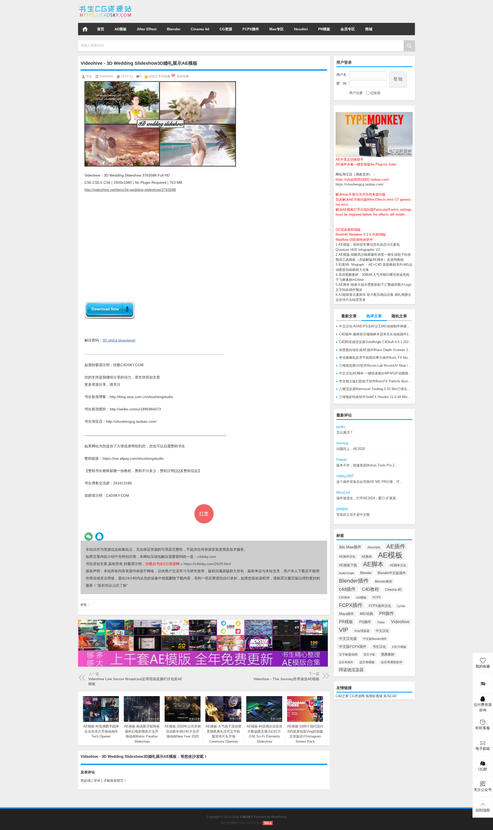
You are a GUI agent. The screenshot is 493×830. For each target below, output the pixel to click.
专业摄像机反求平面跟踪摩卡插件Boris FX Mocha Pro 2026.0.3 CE (375, 357)
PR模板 (324, 29)
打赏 (203, 513)
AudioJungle (346, 573)
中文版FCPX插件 (352, 646)
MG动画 (366, 614)
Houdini (301, 29)
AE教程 (367, 556)
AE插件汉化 (347, 556)
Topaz (381, 622)
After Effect (147, 29)
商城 (368, 29)
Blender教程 (383, 581)
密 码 (341, 83)
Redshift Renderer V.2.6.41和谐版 (361, 234)
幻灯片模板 (399, 646)
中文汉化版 (348, 639)
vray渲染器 (361, 631)
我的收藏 (183, 76)
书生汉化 (379, 647)
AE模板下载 (348, 565)
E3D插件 (344, 597)
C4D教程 (370, 589)
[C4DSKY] (105, 7)
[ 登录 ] (97, 780)
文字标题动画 (348, 654)
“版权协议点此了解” (112, 585)
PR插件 (386, 613)
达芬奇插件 (346, 662)
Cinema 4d (200, 29)
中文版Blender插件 (375, 638)
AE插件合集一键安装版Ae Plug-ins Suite (366, 164)
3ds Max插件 (350, 547)
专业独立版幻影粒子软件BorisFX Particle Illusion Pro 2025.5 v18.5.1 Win (375, 381)
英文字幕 (369, 654)
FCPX (377, 597)
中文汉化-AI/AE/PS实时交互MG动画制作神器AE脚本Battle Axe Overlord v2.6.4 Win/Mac (375, 326)
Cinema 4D (393, 590)
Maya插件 (346, 614)
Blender (174, 29)
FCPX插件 (250, 29)
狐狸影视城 (374, 696)
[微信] (88, 536)
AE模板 (121, 29)
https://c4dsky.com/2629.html (207, 564)
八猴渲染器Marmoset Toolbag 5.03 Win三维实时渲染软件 (375, 389)
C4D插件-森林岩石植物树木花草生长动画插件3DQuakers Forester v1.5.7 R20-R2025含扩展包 (375, 334)
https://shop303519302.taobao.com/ (362, 179)
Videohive (400, 621)
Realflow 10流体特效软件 (354, 240)
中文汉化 (382, 631)
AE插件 (395, 546)
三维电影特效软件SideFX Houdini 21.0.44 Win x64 (375, 397)
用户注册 (356, 93)
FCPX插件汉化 (380, 606)
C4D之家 (342, 696)
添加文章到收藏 (159, 76)
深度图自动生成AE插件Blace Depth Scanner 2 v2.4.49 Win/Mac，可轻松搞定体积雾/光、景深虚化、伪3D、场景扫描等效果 (375, 350)
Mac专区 (276, 29)
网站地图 (226, 823)
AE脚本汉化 (398, 565)
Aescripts (373, 547)
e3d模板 (361, 597)
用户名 (341, 75)
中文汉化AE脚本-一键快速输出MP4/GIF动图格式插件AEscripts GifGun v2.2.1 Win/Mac (375, 373)
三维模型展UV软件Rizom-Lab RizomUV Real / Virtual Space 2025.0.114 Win (375, 365)
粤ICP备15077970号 (247, 823)
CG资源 (226, 29)
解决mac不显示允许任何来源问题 (360, 194)
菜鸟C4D (389, 696)
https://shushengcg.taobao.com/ (360, 184)
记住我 (375, 93)
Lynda (401, 605)
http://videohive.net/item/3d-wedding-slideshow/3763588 (130, 190)
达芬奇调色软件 (391, 662)
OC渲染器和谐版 (348, 230)
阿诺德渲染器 (351, 670)
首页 (85, 29)
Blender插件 (354, 581)
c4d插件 (347, 589)
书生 (89, 76)
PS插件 (365, 622)
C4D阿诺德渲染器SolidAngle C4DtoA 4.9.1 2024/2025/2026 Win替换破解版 (375, 342)
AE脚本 (373, 564)
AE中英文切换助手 (350, 159)
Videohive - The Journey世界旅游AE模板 (286, 679)
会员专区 (347, 29)
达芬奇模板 (367, 662)
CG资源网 (357, 696)
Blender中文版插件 (392, 573)
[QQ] (99, 536)
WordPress (279, 817)
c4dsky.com (206, 557)
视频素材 (387, 654)
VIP (343, 629)
